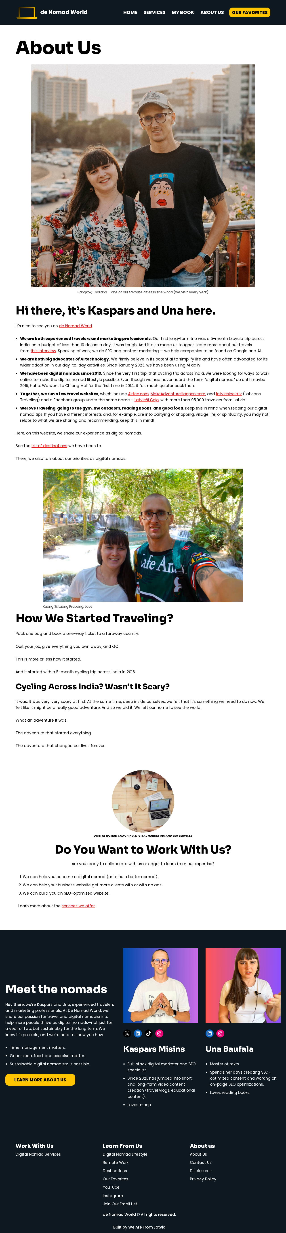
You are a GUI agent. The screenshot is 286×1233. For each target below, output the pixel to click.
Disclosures (201, 1170)
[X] (127, 1033)
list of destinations (49, 446)
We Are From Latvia (147, 1227)
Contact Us (201, 1162)
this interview (43, 351)
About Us (212, 12)
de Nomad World (75, 326)
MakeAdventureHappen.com (178, 394)
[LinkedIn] (138, 1033)
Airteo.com (138, 394)
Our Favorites (250, 12)
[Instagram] (159, 1033)
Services (154, 12)
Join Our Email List (120, 1204)
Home (130, 12)
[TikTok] (149, 1033)
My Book (183, 12)
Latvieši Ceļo (147, 400)
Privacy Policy (203, 1179)
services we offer (78, 906)
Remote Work (115, 1162)
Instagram (113, 1195)
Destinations (115, 1170)
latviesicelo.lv (229, 394)
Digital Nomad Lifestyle (125, 1154)
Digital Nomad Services (38, 1154)
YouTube (111, 1187)
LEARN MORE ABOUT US (40, 1080)
